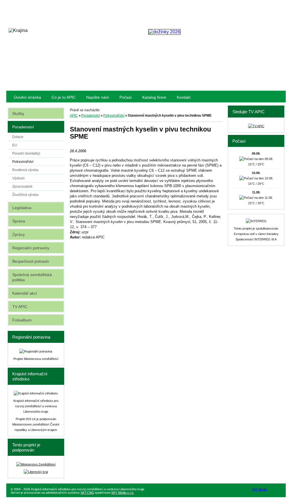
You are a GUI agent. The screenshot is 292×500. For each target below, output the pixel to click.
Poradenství (90, 115)
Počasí (125, 97)
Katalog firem (154, 97)
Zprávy (18, 234)
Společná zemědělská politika (32, 277)
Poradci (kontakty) (26, 153)
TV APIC (19, 306)
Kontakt (183, 97)
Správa (18, 221)
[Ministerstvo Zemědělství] (36, 464)
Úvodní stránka (27, 97)
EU (14, 145)
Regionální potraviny (30, 248)
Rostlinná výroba (25, 170)
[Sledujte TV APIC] (256, 126)
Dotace (17, 137)
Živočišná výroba (25, 195)
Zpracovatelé (22, 186)
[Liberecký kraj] (36, 471)
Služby (18, 113)
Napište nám (97, 97)
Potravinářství (113, 115)
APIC (74, 115)
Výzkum (18, 178)
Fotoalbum (22, 320)
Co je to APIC (64, 97)
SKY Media (259, 489)
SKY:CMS (87, 492)
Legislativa (21, 207)
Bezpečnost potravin (30, 261)
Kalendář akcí (24, 293)
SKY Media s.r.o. (122, 492)
